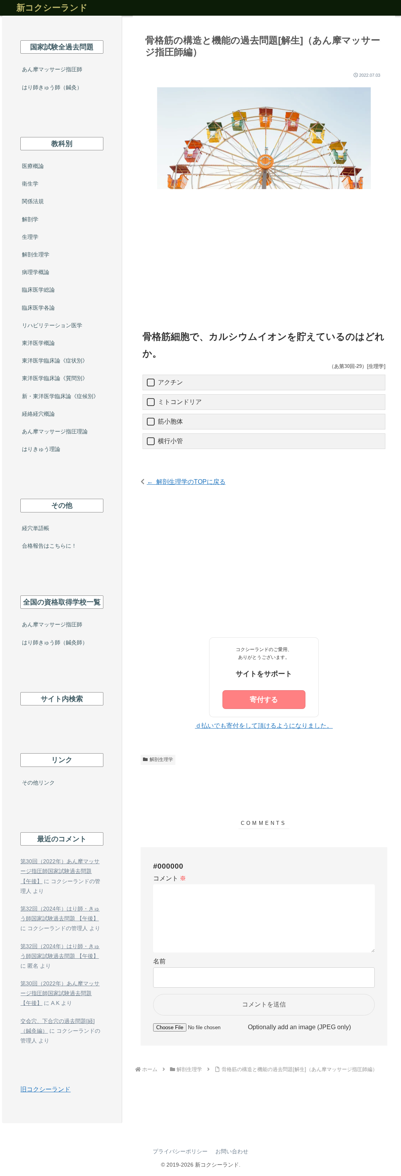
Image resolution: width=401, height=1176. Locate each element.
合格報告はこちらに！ (49, 546)
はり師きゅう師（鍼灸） (52, 87)
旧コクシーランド (45, 1089)
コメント (169, 878)
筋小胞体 (170, 421)
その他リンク (38, 782)
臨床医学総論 (38, 290)
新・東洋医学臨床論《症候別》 (60, 396)
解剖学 (30, 219)
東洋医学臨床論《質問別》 (55, 378)
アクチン (170, 382)
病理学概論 (35, 272)
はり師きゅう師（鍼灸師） (55, 642)
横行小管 (170, 441)
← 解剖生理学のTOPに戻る (186, 481)
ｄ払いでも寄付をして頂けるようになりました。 (264, 725)
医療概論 (33, 166)
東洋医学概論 (38, 343)
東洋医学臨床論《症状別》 (55, 360)
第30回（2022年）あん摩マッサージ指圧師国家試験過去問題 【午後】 (59, 871)
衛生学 (30, 183)
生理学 (30, 237)
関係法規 (33, 201)
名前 (159, 961)
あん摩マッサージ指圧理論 (55, 431)
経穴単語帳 (35, 528)
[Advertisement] (264, 261)
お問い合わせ (231, 1151)
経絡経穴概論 (38, 414)
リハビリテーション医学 (52, 325)
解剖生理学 (161, 759)
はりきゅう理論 (41, 449)
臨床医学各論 (38, 308)
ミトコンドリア (180, 402)
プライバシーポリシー (180, 1151)
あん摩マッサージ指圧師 (52, 69)
